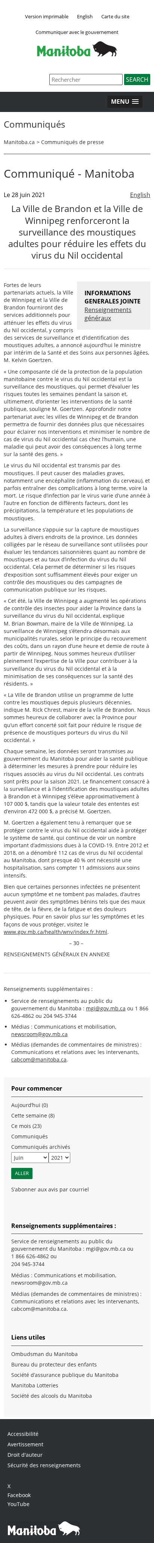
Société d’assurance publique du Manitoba (64, 1374)
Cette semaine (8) (33, 1115)
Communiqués (29, 1136)
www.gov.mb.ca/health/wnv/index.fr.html (55, 931)
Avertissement (25, 1444)
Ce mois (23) (26, 1125)
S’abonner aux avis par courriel (50, 1189)
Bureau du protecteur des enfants (54, 1364)
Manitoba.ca (19, 142)
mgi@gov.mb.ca (106, 1008)
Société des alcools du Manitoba (51, 1395)
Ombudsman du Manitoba (44, 1353)
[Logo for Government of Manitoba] (77, 54)
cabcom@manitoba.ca (39, 1059)
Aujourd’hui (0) (29, 1105)
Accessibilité (22, 1433)
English (85, 16)
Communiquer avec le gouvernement (77, 32)
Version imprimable (46, 16)
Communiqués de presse (72, 142)
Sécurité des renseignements (44, 1465)
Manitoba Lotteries (34, 1385)
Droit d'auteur (25, 1454)
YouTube (18, 1504)
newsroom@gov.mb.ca (39, 1034)
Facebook (19, 1495)
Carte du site (115, 16)
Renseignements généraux (108, 314)
